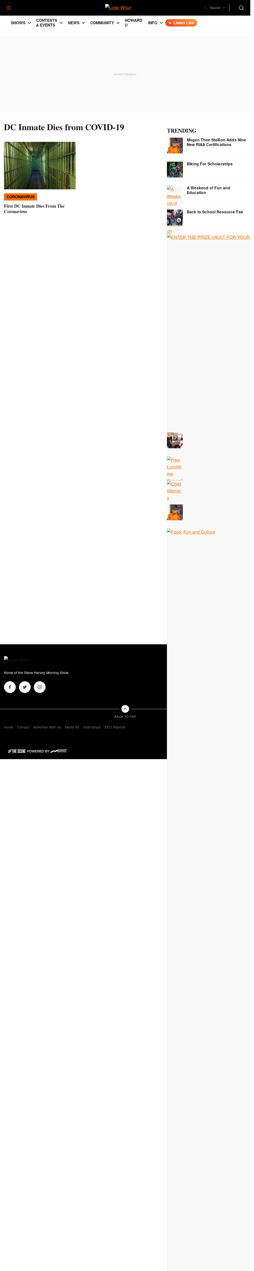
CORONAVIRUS (20, 196)
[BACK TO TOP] (125, 709)
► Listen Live (181, 22)
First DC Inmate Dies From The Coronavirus (34, 209)
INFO (152, 22)
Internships (92, 726)
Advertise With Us (47, 726)
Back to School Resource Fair (215, 212)
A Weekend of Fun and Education (208, 190)
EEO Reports (115, 726)
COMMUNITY (102, 22)
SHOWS (18, 22)
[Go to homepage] (24, 660)
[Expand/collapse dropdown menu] (29, 22)
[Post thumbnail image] (40, 165)
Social (215, 8)
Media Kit (72, 726)
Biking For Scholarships (210, 164)
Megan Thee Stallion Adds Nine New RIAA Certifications (216, 142)
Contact (23, 726)
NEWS (73, 22)
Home (8, 726)
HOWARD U (133, 22)
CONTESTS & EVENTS (46, 22)
